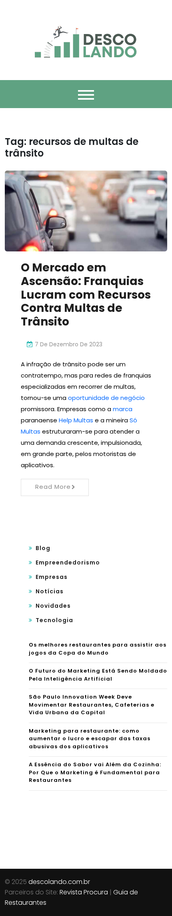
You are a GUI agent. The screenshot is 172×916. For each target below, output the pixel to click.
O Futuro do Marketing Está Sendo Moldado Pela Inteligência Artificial (98, 675)
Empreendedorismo (68, 562)
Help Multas (76, 420)
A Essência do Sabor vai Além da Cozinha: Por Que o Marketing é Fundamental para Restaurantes (95, 772)
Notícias (50, 591)
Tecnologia (54, 620)
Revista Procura (84, 892)
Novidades (53, 606)
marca (122, 409)
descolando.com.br (59, 881)
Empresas (52, 577)
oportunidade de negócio (106, 398)
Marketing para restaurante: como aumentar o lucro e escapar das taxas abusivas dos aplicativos (89, 738)
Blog (43, 548)
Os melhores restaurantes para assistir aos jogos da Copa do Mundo (97, 649)
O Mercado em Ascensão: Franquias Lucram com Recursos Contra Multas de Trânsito (86, 294)
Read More (53, 486)
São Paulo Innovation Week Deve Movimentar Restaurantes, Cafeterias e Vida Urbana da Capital (91, 704)
